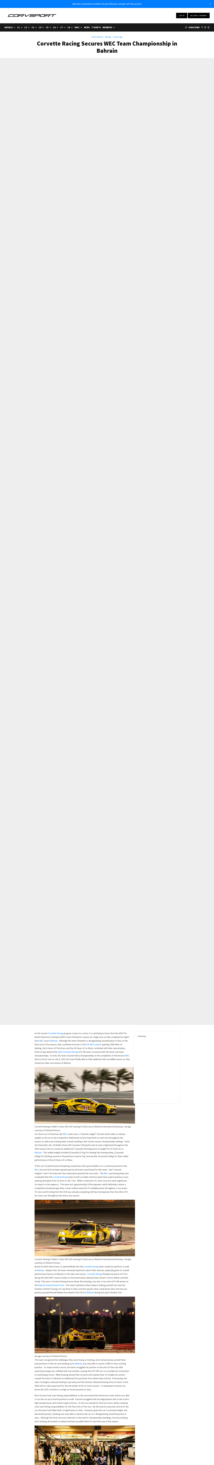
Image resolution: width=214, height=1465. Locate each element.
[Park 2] (141, 1046)
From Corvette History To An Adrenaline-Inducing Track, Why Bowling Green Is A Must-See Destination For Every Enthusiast (161, 1046)
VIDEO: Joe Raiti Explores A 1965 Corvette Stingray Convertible (159, 1060)
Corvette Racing (55, 1033)
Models (9, 27)
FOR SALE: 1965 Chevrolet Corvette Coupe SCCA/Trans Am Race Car (161, 1095)
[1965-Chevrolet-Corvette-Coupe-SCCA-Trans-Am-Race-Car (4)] (141, 1096)
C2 (25, 27)
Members (107, 27)
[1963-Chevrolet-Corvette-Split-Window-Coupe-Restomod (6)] (141, 1084)
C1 (18, 27)
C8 (68, 27)
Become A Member (198, 15)
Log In (182, 15)
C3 (33, 27)
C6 (54, 27)
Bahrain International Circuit (51, 1285)
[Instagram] (205, 27)
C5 (47, 27)
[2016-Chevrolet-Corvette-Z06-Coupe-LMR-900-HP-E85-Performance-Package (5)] (141, 1072)
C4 (40, 27)
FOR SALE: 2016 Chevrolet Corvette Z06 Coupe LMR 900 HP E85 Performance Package (161, 1071)
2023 (60, 1051)
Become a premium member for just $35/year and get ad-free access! (107, 3)
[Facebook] (202, 27)
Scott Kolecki (97, 37)
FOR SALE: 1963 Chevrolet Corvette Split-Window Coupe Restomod (161, 1083)
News (87, 27)
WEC (41, 1040)
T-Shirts (96, 27)
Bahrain (54, 1040)
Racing (108, 37)
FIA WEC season (93, 1044)
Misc (77, 27)
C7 (61, 27)
